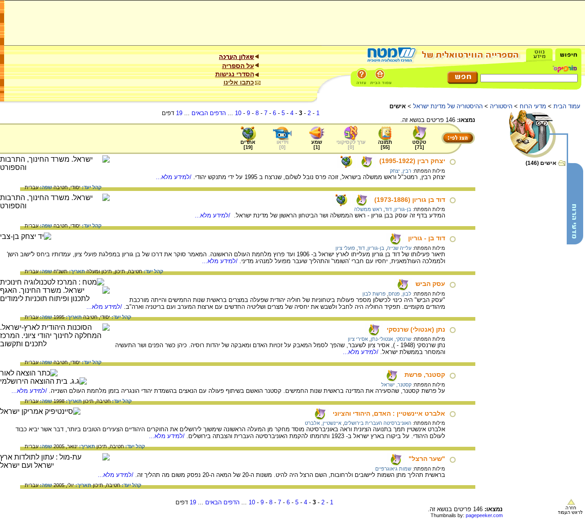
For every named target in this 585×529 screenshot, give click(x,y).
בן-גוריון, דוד (398, 209)
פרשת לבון (374, 293)
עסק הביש (430, 283)
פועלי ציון (345, 248)
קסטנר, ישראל (396, 384)
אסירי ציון (358, 339)
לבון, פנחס (399, 293)
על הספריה (238, 65)
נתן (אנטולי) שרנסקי (416, 329)
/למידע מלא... (174, 177)
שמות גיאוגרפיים (393, 468)
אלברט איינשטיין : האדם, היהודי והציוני (389, 413)
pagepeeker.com (484, 515)
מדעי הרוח (533, 106)
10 (238, 113)
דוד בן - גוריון (426, 238)
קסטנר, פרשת (424, 374)
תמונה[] (385, 144)
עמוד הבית (566, 106)
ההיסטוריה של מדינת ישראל (448, 106)
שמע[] (316, 144)
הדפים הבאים (208, 113)
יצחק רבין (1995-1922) (412, 160)
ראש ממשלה (368, 209)
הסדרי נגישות (234, 74)
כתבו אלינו (238, 82)
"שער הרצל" (427, 458)
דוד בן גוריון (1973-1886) (409, 199)
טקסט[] (419, 144)
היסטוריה (501, 106)
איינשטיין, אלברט (323, 423)
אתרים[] (247, 144)
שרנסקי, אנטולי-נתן (391, 339)
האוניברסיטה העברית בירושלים (377, 423)
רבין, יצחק (400, 171)
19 (179, 113)
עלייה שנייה (399, 248)
